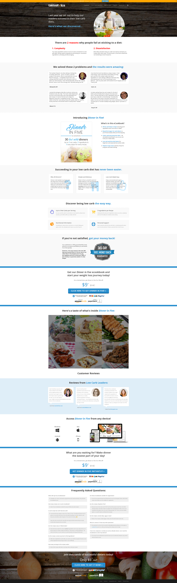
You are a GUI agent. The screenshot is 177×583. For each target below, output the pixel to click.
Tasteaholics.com (112, 581)
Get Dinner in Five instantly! (88, 471)
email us (67, 255)
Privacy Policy (126, 581)
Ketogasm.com (114, 409)
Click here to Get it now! (88, 565)
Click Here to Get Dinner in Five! (88, 291)
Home (101, 581)
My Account (121, 5)
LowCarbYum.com (58, 405)
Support (115, 5)
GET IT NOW (105, 1)
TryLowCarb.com (67, 581)
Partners (106, 581)
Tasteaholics (79, 581)
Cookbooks (86, 5)
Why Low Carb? (107, 5)
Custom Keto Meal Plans (96, 5)
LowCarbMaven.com (86, 407)
